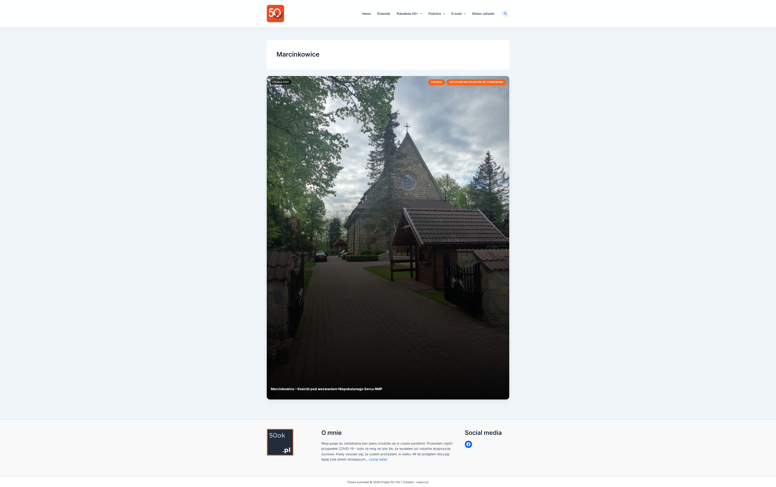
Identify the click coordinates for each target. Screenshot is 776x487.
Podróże (434, 14)
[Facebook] (468, 444)
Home (366, 14)
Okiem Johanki (483, 14)
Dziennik (383, 14)
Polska (436, 82)
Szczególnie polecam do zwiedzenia (476, 82)
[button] (420, 13)
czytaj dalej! (378, 459)
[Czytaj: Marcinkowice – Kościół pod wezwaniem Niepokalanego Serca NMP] (388, 237)
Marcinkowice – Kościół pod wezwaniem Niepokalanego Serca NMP (326, 389)
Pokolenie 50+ (407, 14)
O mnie (456, 14)
